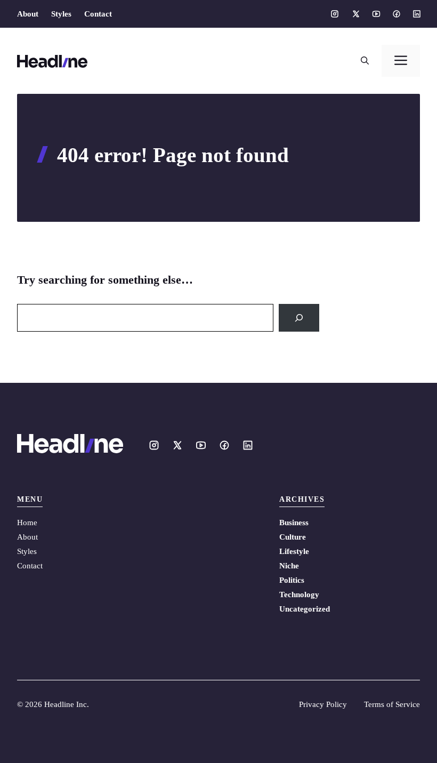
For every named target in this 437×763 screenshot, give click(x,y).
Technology (299, 594)
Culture (292, 537)
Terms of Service (392, 704)
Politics (291, 580)
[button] (365, 61)
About (27, 14)
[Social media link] (334, 14)
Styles (61, 14)
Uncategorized (304, 609)
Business (294, 522)
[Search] (299, 318)
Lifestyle (294, 551)
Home (27, 522)
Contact (98, 14)
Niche (289, 565)
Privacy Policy (323, 704)
